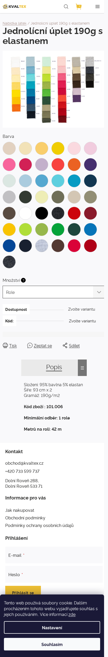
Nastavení (52, 627)
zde (71, 614)
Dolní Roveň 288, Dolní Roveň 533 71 (23, 483)
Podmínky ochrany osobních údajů (39, 525)
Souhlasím (52, 644)
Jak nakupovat (19, 510)
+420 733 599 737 (22, 471)
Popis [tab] (54, 366)
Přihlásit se (23, 592)
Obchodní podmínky (25, 517)
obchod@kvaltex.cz (24, 463)
